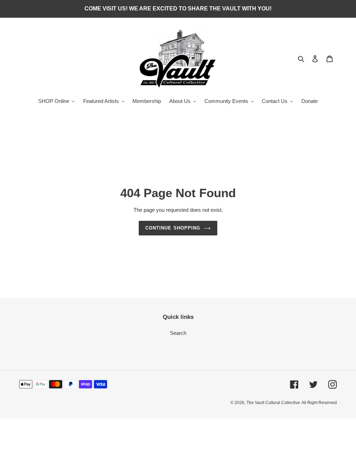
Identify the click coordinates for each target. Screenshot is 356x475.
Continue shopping (172, 228)
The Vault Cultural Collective (273, 402)
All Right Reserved (319, 402)
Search (178, 333)
